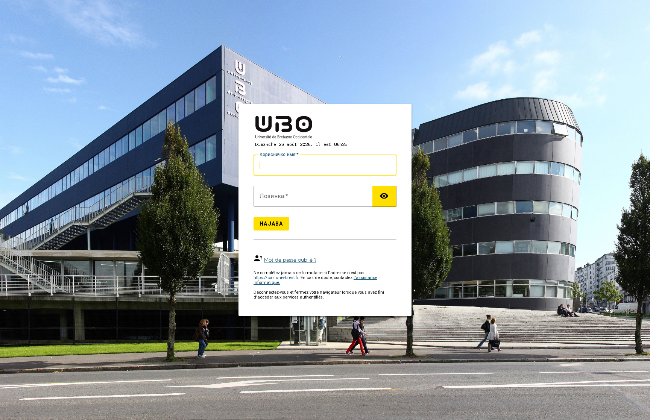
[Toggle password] (384, 196)
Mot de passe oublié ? (290, 260)
